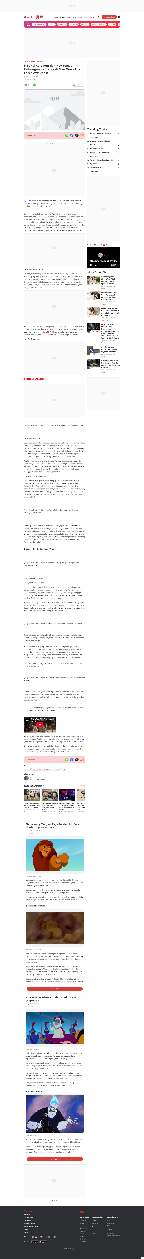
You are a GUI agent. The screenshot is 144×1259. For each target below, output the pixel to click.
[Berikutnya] (86, 798)
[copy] (82, 135)
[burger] (118, 17)
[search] (99, 17)
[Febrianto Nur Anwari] (26, 778)
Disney (81, 739)
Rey (36, 201)
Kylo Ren (27, 201)
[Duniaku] (34, 17)
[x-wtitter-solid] (77, 135)
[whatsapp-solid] (66, 135)
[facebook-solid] (71, 135)
